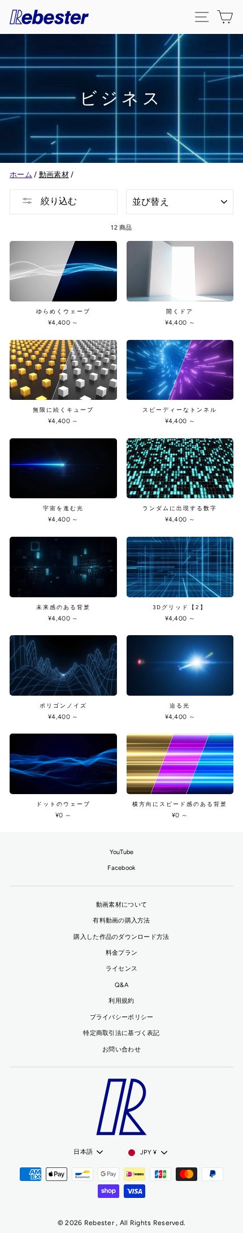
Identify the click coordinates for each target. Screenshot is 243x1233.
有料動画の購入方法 (121, 920)
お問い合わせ (121, 1049)
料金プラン (121, 952)
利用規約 (121, 1000)
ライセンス (121, 968)
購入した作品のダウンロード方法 (121, 937)
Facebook (121, 868)
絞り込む (57, 201)
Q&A (121, 985)
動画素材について (121, 904)
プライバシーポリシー (122, 1017)
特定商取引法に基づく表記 (121, 1033)
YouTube (122, 852)
